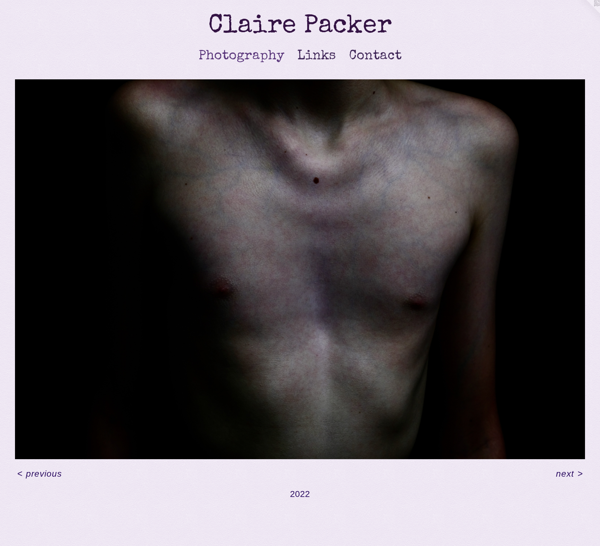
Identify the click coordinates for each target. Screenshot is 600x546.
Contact (375, 56)
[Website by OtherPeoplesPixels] (587, 12)
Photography (241, 56)
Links (317, 56)
